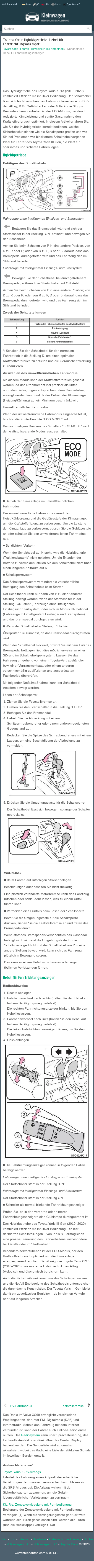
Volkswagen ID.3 (19, 1544)
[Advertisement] (47, 73)
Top (13, 1539)
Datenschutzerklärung (65, 1539)
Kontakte (39, 1539)
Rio (47, 4)
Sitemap (24, 1539)
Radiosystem (30, 1435)
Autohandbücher (11, 4)
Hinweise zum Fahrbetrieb (47, 49)
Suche (88, 1539)
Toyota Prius (69, 1544)
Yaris (57, 4)
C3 (38, 4)
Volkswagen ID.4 (45, 1544)
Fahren (24, 49)
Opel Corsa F (73, 4)
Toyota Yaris (10, 49)
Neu (4, 1539)
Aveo (28, 4)
